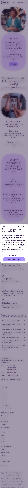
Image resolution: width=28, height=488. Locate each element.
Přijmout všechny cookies (14, 259)
